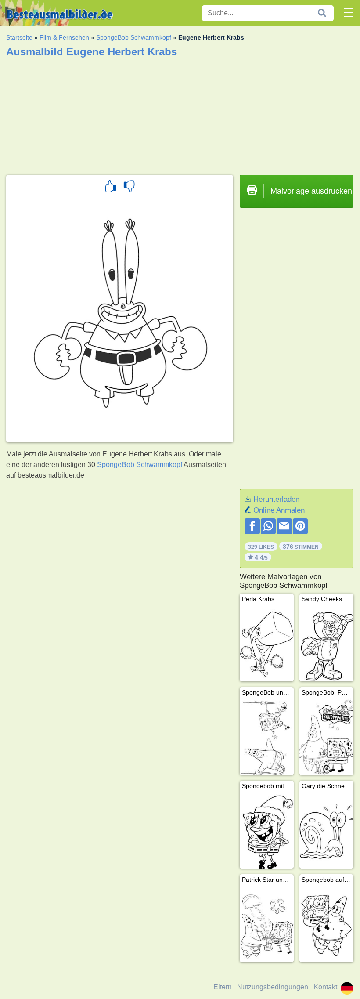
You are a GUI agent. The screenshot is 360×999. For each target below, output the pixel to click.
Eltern (222, 987)
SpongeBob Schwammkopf (133, 37)
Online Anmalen (279, 510)
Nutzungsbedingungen (272, 987)
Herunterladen (276, 499)
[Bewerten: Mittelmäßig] (129, 187)
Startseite (19, 37)
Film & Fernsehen (64, 37)
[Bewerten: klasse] (110, 187)
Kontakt (325, 987)
